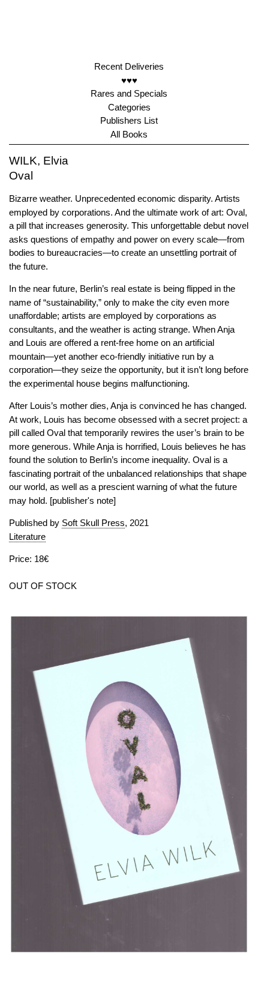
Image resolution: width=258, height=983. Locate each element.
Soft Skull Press (93, 523)
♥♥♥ (129, 80)
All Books (129, 134)
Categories (129, 107)
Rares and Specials (129, 93)
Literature (27, 536)
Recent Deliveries (129, 66)
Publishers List (129, 120)
